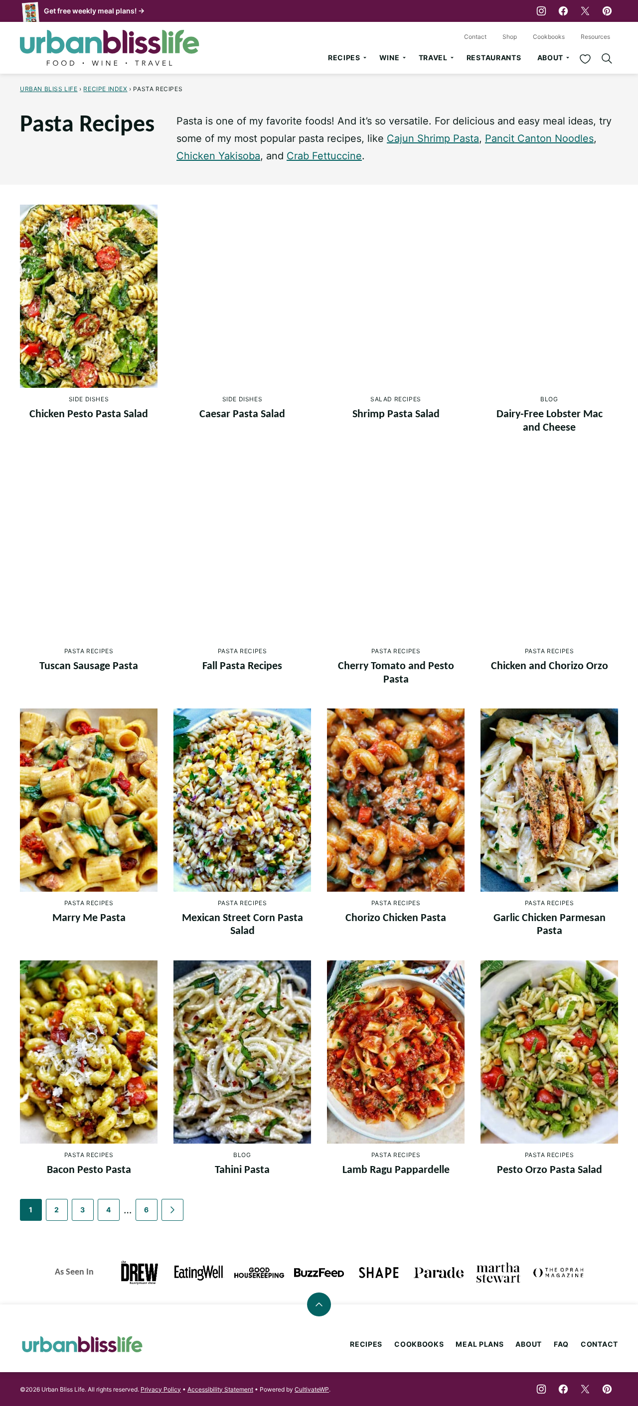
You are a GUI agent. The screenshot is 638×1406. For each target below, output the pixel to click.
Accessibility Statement (220, 1389)
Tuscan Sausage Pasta (88, 666)
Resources (595, 36)
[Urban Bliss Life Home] (109, 48)
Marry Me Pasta (89, 918)
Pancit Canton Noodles (539, 138)
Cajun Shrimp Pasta (433, 138)
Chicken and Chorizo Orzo (549, 666)
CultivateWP (312, 1389)
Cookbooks (549, 36)
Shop (509, 36)
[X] (585, 11)
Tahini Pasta (242, 1170)
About (550, 57)
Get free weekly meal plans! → (94, 10)
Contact (475, 36)
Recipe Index (105, 89)
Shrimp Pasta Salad (396, 414)
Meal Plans (479, 1344)
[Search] (607, 59)
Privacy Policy (161, 1389)
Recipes (344, 57)
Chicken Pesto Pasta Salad (88, 414)
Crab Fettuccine (324, 156)
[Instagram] (541, 11)
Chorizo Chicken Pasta (395, 918)
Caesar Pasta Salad (242, 414)
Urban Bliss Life (49, 89)
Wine (389, 57)
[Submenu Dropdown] (365, 58)
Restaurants (494, 57)
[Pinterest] (607, 11)
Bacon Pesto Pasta (89, 1170)
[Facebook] (563, 11)
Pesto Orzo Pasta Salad (549, 1170)
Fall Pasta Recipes (242, 666)
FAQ (561, 1344)
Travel (433, 57)
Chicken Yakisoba (218, 156)
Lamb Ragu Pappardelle (396, 1170)
